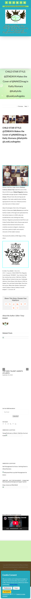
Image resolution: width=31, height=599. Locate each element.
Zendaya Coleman (10, 287)
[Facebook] (3, 424)
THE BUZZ (13, 275)
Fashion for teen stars (16, 279)
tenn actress (5, 285)
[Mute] (24, 528)
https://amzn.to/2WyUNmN (10, 485)
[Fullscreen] (26, 528)
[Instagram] (8, 424)
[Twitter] (5, 424)
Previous (20, 106)
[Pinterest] (13, 424)
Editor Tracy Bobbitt (8, 271)
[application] (15, 523)
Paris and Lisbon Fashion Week (14, 283)
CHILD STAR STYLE (16, 273)
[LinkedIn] (15, 424)
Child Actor (18, 277)
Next (26, 106)
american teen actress (10, 277)
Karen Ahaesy (11, 281)
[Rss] (10, 424)
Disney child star (6, 279)
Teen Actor (24, 283)
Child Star (24, 277)
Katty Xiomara (18, 281)
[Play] (4, 528)
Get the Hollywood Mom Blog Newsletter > (15, 6)
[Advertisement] (15, 52)
